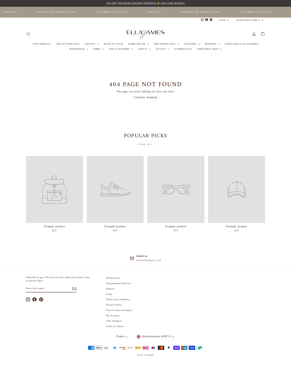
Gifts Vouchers (114, 321)
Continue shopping (145, 97)
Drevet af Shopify (145, 355)
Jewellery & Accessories (241, 44)
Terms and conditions (118, 299)
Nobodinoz (77, 49)
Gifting (90, 44)
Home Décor (137, 44)
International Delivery (118, 283)
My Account (113, 316)
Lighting (190, 44)
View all (146, 144)
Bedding (211, 44)
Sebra (97, 49)
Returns (110, 289)
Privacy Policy (114, 305)
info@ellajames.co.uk (148, 260)
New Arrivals (42, 44)
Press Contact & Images (119, 310)
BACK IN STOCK (113, 44)
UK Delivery (113, 278)
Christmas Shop (208, 49)
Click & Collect (114, 326)
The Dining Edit (165, 44)
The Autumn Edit (68, 44)
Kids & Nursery (120, 49)
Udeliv (143, 49)
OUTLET (161, 49)
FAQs (109, 294)
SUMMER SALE (183, 49)
